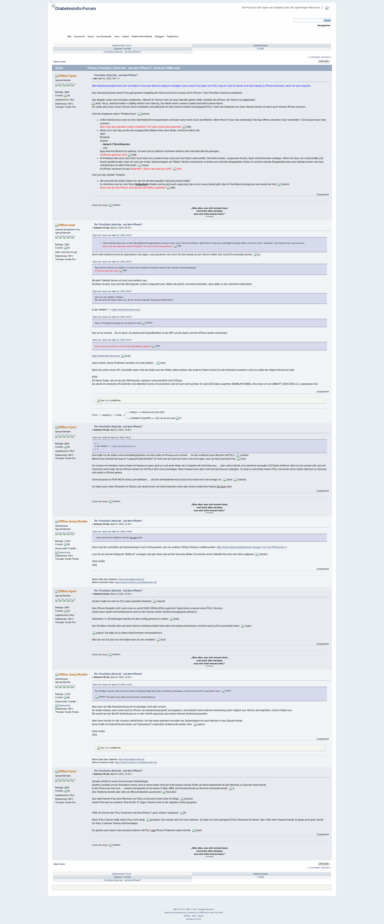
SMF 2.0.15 (178, 909)
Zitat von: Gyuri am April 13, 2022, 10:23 (112, 684)
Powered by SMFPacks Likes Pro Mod (205, 912)
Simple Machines (206, 909)
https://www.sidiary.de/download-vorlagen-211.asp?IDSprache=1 (252, 547)
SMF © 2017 (191, 909)
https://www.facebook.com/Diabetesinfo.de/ (136, 582)
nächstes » (326, 57)
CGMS (260, 48)
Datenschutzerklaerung (175, 912)
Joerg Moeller (78, 521)
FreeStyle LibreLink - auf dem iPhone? (122, 52)
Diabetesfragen (260, 45)
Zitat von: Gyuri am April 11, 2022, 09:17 (112, 235)
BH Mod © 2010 (193, 919)
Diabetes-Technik (122, 48)
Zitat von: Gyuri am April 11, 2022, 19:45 (112, 531)
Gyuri (72, 75)
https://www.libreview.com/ (126, 309)
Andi (71, 225)
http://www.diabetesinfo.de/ (131, 579)
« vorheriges (314, 57)
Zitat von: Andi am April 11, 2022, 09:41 (112, 437)
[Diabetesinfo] (62, 552)
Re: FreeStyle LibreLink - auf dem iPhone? (118, 224)
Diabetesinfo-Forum (121, 45)
